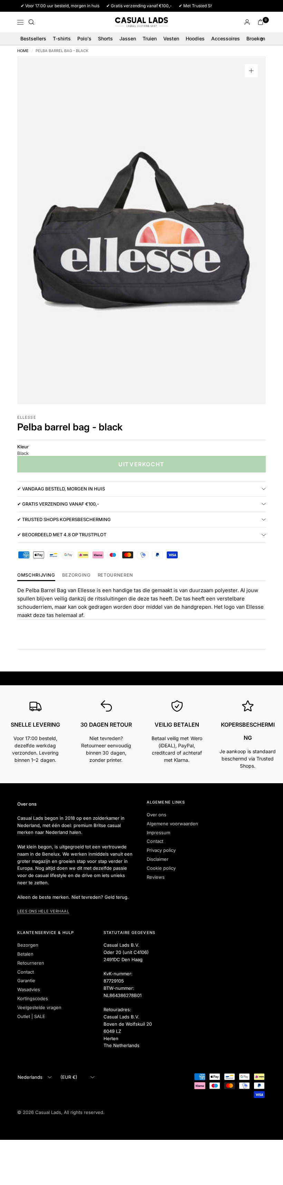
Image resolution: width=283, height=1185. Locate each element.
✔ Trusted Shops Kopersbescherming (64, 519)
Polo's (84, 38)
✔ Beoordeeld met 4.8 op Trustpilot (61, 534)
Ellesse (26, 417)
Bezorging (76, 575)
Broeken (255, 38)
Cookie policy (161, 868)
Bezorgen (27, 945)
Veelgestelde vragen (39, 1007)
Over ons (156, 814)
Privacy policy (161, 850)
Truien (150, 38)
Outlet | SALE (31, 1016)
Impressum (158, 832)
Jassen (127, 38)
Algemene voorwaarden (172, 823)
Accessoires (225, 38)
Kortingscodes (32, 998)
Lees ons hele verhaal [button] (43, 911)
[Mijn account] (247, 22)
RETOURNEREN (115, 575)
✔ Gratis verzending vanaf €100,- (58, 504)
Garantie (26, 980)
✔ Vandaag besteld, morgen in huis (61, 488)
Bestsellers (33, 38)
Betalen (25, 954)
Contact (155, 841)
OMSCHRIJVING (36, 575)
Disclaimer (157, 859)
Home (23, 51)
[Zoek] (31, 22)
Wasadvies (28, 989)
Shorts (105, 38)
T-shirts (62, 38)
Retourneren (30, 963)
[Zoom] (251, 70)
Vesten (171, 38)
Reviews (156, 877)
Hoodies (195, 38)
